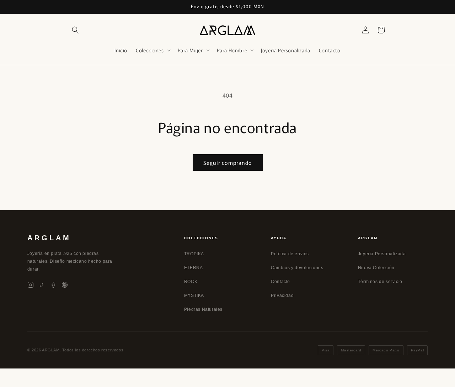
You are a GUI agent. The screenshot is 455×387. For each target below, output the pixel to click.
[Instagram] (30, 285)
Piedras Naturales (203, 309)
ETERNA (193, 267)
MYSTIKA (194, 295)
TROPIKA (194, 253)
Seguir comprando (227, 162)
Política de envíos (290, 253)
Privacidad (282, 295)
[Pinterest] (64, 285)
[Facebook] (53, 285)
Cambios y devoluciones (297, 267)
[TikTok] (42, 285)
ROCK (190, 281)
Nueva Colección (376, 267)
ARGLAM (49, 238)
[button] (75, 30)
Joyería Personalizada (382, 253)
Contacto (280, 281)
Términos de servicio (380, 281)
